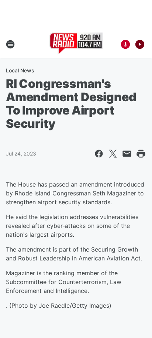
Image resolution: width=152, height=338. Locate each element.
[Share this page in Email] (127, 153)
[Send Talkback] (125, 44)
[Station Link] (76, 44)
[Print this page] (141, 153)
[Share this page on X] (113, 153)
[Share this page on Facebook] (99, 153)
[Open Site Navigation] (10, 44)
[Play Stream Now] (139, 44)
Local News (20, 70)
